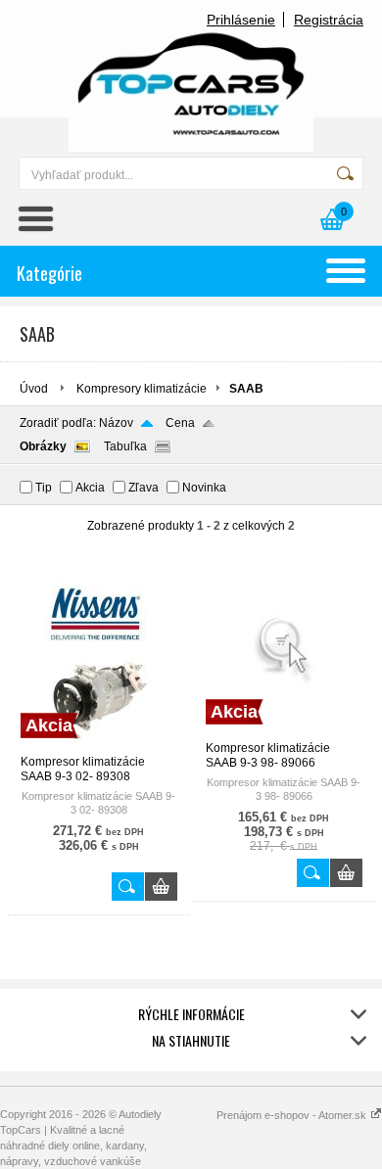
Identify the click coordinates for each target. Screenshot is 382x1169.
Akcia (90, 487)
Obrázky (43, 446)
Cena (180, 423)
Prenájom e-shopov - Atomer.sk (292, 1115)
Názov (116, 423)
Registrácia (328, 19)
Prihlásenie (241, 19)
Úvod (34, 389)
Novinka (204, 487)
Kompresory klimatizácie (141, 389)
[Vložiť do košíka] (161, 886)
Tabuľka (125, 446)
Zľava (143, 487)
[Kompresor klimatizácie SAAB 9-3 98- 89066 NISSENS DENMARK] (284, 732)
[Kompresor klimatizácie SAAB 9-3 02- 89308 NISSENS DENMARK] (99, 746)
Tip (43, 487)
